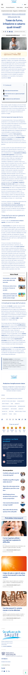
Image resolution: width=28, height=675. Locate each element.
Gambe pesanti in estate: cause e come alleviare (12, 609)
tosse (9, 77)
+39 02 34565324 (7, 646)
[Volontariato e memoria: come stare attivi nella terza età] (21, 279)
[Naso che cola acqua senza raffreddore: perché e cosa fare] (22, 488)
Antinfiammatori (7, 13)
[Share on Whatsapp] (13, 419)
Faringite (17, 403)
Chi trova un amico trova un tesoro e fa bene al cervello (9, 288)
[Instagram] (7, 671)
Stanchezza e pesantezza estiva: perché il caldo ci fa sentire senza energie (10, 296)
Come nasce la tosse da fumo (11, 90)
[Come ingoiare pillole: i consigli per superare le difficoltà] (14, 528)
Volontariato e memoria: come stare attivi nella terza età (9, 280)
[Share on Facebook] (6, 32)
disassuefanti (20, 401)
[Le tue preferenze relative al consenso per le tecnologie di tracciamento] (25, 672)
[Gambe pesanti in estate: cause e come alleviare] (14, 598)
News (19, 16)
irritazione (14, 408)
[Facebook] (2, 671)
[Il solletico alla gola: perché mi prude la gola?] (22, 474)
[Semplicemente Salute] (14, 1)
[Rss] (9, 671)
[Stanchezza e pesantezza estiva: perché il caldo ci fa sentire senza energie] (21, 295)
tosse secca (6, 187)
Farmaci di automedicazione (18, 13)
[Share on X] (8, 32)
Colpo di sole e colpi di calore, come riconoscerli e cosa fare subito (14, 575)
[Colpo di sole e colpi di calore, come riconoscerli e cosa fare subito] (14, 563)
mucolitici (4, 411)
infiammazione (21, 406)
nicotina (11, 411)
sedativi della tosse (20, 411)
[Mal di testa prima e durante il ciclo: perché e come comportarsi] (22, 496)
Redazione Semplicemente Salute (13, 35)
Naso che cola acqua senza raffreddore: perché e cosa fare (11, 488)
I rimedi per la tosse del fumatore (12, 98)
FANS (12, 403)
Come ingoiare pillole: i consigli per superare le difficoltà (11, 540)
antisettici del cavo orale (9, 401)
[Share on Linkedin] (16, 419)
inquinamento (5, 408)
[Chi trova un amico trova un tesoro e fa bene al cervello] (21, 287)
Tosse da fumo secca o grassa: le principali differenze (13, 94)
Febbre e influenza (12, 16)
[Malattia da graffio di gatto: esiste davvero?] (22, 481)
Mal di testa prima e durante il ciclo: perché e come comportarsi (10, 496)
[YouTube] (4, 671)
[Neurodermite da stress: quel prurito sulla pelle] (22, 510)
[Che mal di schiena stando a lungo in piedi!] (22, 504)
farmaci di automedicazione (9, 406)
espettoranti (5, 403)
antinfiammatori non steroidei (14, 398)
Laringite (20, 408)
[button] (2, 4)
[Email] (10, 32)
